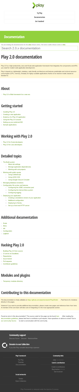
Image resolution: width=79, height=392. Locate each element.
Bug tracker (58, 369)
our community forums (8, 321)
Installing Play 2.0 (9, 112)
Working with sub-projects (17, 169)
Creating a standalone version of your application (24, 198)
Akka (5, 226)
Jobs (58, 360)
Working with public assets (12, 172)
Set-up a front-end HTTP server (18, 205)
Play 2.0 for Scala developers (13, 142)
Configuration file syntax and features (15, 185)
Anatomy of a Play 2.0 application (14, 117)
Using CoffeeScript (14, 174)
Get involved (58, 371)
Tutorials (21, 362)
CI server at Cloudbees (11, 253)
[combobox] (39, 48)
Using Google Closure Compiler (19, 180)
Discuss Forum (14, 338)
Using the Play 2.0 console (12, 119)
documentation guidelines (9, 318)
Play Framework (39, 5)
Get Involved (39, 21)
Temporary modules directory (13, 281)
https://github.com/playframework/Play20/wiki (43, 300)
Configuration (7, 231)
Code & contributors (58, 367)
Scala (5, 223)
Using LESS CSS (14, 177)
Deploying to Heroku (15, 203)
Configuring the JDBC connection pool (21, 187)
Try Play (39, 13)
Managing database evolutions (13, 183)
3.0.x (64, 45)
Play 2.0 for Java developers (12, 144)
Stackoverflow (32, 338)
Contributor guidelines (10, 264)
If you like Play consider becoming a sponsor (24, 347)
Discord (23, 338)
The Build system (9, 162)
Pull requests (7, 261)
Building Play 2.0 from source (13, 251)
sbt (4, 228)
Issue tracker (7, 259)
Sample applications (10, 125)
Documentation (39, 17)
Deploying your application (12, 195)
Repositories (7, 256)
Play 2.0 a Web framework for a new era (16, 94)
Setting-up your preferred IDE (13, 122)
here (57, 316)
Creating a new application (12, 114)
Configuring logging (14, 192)
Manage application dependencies (19, 167)
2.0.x (29, 45)
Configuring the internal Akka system (20, 190)
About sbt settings (14, 164)
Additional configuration (16, 200)
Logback (6, 233)
